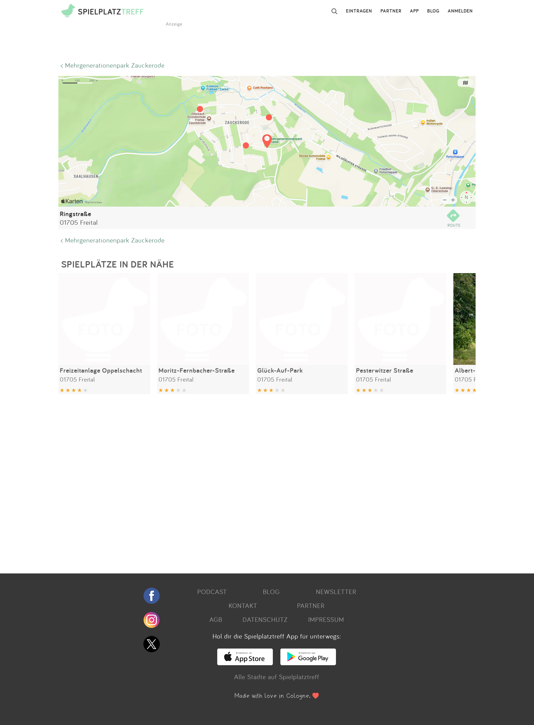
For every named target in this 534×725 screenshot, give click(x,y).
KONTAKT (243, 605)
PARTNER (391, 11)
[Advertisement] (225, 481)
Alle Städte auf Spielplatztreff (276, 676)
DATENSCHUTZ (265, 619)
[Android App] (308, 663)
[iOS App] (245, 663)
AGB (215, 619)
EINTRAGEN (359, 11)
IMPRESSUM (326, 619)
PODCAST (212, 591)
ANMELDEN (460, 11)
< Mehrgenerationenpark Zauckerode (113, 65)
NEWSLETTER (336, 591)
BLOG (433, 11)
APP (414, 11)
